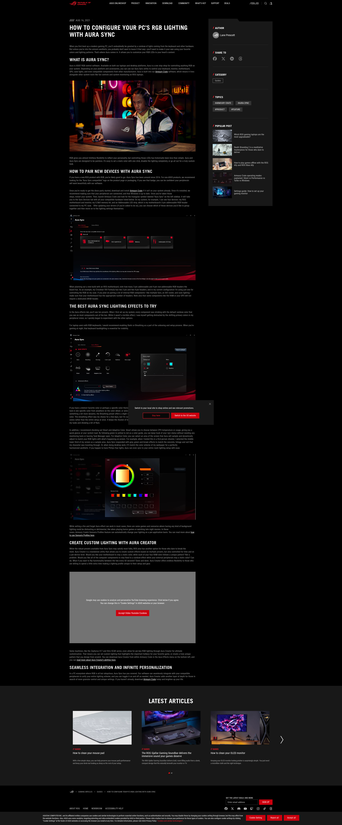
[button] (266, 802)
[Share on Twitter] (223, 59)
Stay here (156, 415)
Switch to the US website (185, 415)
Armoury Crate (161, 71)
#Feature (235, 109)
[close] (210, 404)
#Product (220, 109)
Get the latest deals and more (239, 798)
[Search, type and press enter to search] (265, 3)
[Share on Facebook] (215, 59)
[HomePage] (71, 792)
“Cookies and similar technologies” (170, 821)
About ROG (74, 808)
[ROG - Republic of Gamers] (80, 3)
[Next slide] (282, 740)
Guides (218, 80)
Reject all (275, 817)
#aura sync (243, 103)
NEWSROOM (97, 808)
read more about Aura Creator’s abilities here (96, 660)
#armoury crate (223, 103)
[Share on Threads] (240, 59)
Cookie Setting (255, 817)
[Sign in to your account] (271, 3)
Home (85, 808)
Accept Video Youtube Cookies (132, 613)
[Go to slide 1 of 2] (169, 773)
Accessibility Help (114, 808)
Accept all (291, 817)
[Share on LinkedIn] (232, 59)
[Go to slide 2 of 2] (172, 773)
